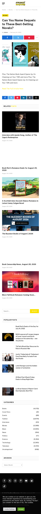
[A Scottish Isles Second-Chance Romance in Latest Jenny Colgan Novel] (20, 187)
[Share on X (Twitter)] (18, 37)
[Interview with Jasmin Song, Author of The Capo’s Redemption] (20, 121)
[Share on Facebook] (7, 37)
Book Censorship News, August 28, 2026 (19, 264)
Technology (6, 442)
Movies (4, 425)
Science (5, 439)
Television (5, 446)
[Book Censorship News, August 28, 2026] (20, 251)
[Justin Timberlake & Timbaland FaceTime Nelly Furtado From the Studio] (8, 357)
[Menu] (3, 3)
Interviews (5, 422)
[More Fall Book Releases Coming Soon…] (20, 281)
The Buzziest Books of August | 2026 (17, 234)
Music (4, 429)
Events (4, 415)
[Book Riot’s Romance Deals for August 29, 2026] (20, 154)
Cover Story (6, 412)
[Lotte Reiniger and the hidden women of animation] (8, 368)
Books (5, 15)
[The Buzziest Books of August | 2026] (20, 220)
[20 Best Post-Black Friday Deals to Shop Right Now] (8, 380)
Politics (4, 436)
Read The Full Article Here (12, 89)
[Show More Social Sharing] (37, 37)
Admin (6, 32)
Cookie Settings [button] (9, 509)
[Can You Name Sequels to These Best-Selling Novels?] (20, 54)
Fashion (5, 419)
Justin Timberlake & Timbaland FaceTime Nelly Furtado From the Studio (27, 356)
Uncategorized (7, 449)
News (4, 432)
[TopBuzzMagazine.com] (20, 3)
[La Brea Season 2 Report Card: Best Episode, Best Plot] (8, 391)
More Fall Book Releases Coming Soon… (18, 295)
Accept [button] (21, 509)
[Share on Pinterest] (29, 37)
